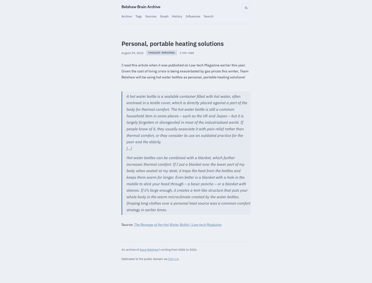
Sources (151, 16)
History (177, 16)
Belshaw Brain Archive (140, 6)
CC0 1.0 (173, 259)
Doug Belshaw (149, 249)
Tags (138, 16)
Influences (193, 16)
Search (209, 16)
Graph (164, 16)
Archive (126, 16)
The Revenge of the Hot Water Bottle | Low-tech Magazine (177, 224)
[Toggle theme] (246, 7)
